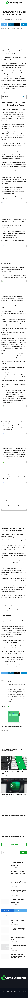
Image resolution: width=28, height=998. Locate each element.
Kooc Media (17, 991)
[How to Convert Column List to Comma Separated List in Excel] (14, 740)
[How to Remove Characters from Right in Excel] (14, 806)
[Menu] (3, 2)
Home (2, 983)
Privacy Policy (8, 983)
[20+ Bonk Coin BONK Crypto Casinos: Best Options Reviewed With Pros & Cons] (5, 901)
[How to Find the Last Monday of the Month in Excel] (14, 763)
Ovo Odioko (9, 19)
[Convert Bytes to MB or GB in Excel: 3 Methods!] (14, 785)
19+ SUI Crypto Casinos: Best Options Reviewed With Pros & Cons (18, 873)
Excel (2, 8)
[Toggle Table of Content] (23, 97)
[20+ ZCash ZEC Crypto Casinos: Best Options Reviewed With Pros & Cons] (5, 892)
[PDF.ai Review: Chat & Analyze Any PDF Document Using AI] (5, 930)
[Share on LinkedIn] (11, 24)
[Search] (25, 2)
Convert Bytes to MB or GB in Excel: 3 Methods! (13, 794)
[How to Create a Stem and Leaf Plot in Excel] (14, 828)
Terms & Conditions (18, 983)
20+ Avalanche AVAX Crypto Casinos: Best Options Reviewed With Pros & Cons (18, 864)
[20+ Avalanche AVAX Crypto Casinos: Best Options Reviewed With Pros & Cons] (5, 864)
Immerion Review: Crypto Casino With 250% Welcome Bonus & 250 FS (19, 947)
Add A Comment (14, 844)
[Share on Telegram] (24, 24)
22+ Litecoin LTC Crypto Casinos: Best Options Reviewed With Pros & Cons (18, 882)
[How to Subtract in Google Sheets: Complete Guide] (14, 717)
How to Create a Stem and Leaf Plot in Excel (12, 836)
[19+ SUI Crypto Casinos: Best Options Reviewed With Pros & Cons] (5, 873)
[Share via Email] (17, 24)
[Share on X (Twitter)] (4, 24)
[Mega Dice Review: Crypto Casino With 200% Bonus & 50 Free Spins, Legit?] (5, 956)
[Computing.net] (14, 2)
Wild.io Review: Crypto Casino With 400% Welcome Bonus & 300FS (18, 937)
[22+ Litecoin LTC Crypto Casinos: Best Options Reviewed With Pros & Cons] (5, 883)
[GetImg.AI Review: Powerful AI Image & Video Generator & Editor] (5, 922)
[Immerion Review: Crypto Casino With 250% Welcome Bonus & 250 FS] (5, 947)
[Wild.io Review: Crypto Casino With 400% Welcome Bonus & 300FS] (5, 938)
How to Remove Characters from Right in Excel (13, 815)
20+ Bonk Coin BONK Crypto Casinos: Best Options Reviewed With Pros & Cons (18, 901)
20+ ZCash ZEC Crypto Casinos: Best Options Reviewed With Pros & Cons (18, 892)
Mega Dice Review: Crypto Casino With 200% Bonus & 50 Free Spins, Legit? (18, 956)
